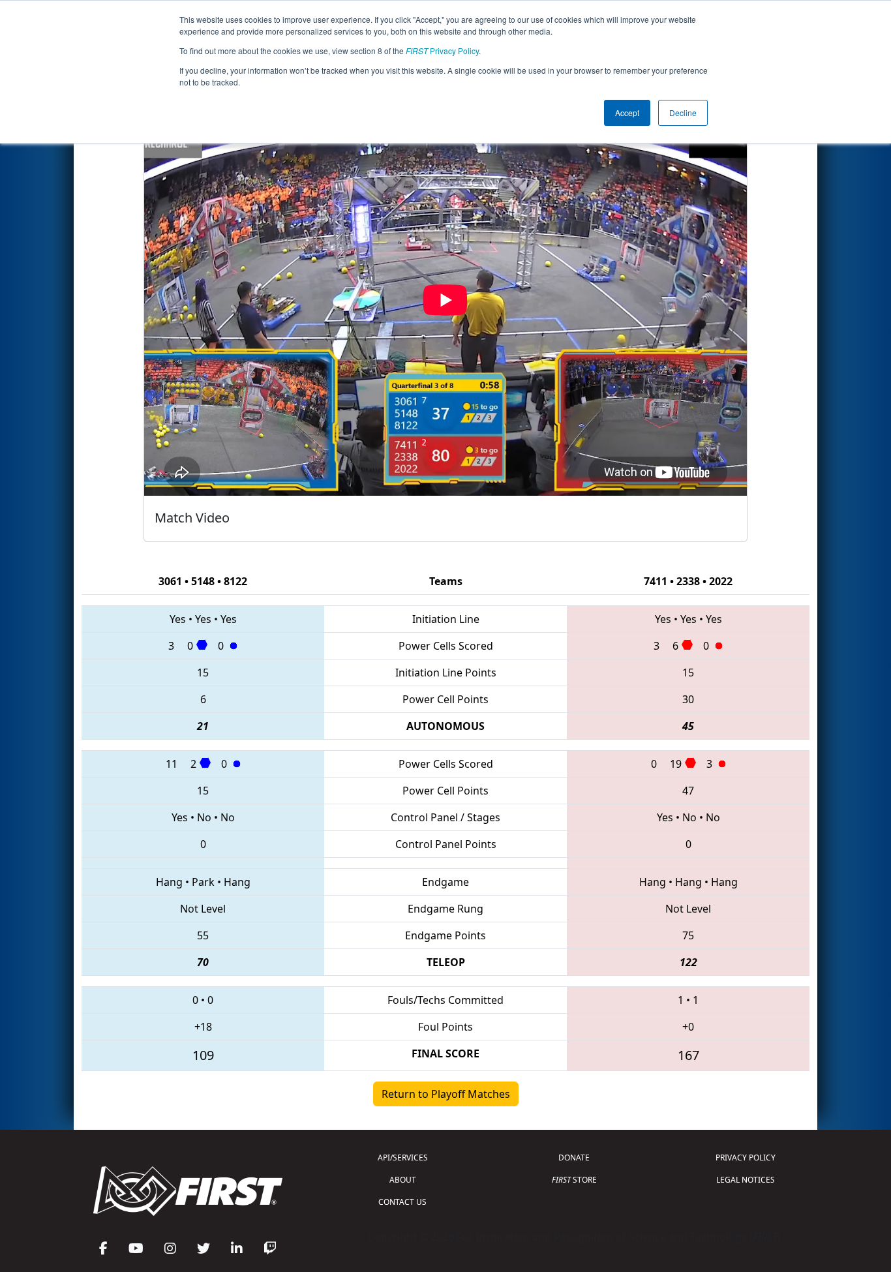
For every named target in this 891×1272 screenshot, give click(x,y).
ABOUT (402, 1179)
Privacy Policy (442, 50)
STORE (574, 1179)
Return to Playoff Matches (446, 1094)
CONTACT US (402, 1201)
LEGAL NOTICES (745, 1179)
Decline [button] (683, 112)
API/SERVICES (403, 1157)
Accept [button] (627, 112)
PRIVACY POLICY (746, 1157)
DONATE (574, 1157)
